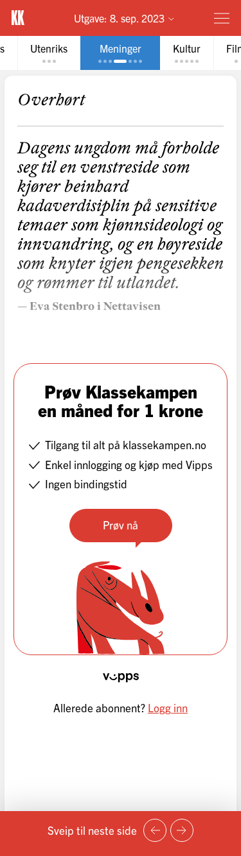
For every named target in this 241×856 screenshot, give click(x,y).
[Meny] (221, 18)
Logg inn (168, 707)
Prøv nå (120, 524)
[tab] (48, 53)
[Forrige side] (154, 830)
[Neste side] (181, 830)
